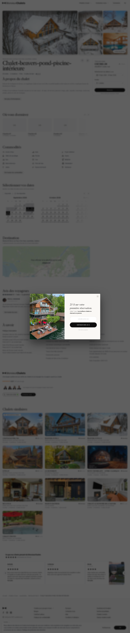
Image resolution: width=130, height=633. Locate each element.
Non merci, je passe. (83, 329)
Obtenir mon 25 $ (83, 324)
